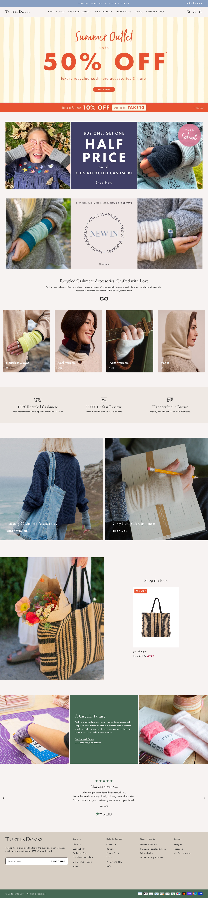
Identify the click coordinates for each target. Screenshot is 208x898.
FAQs (108, 866)
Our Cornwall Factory (82, 861)
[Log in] (194, 11)
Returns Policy (112, 853)
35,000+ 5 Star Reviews (104, 406)
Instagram (178, 844)
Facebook (178, 848)
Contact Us (111, 844)
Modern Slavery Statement (151, 857)
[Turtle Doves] (23, 839)
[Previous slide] (3, 797)
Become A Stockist (148, 844)
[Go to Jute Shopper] (156, 617)
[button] (194, 3)
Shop (8, 367)
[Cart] (201, 11)
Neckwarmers (123, 11)
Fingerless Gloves (79, 11)
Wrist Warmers (104, 11)
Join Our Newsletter (182, 853)
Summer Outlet (56, 11)
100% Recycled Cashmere (38, 406)
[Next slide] (204, 797)
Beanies (138, 11)
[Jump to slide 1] (94, 599)
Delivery (110, 848)
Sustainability (79, 848)
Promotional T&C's (114, 861)
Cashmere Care (80, 853)
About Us (77, 844)
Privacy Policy (146, 853)
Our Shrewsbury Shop (83, 857)
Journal (76, 866)
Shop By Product (156, 11)
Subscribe (58, 861)
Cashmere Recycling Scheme (153, 848)
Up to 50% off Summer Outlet (104, 3)
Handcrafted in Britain (170, 406)
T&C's (109, 857)
